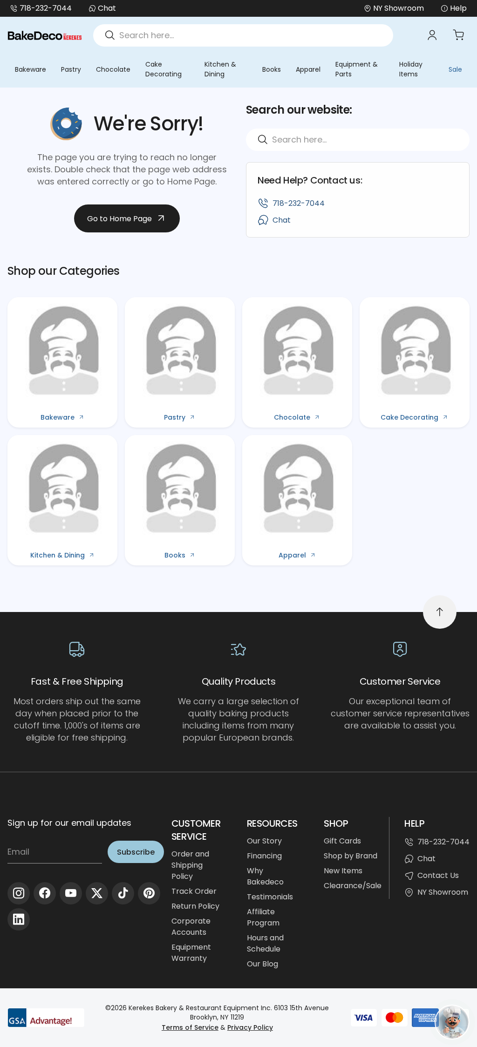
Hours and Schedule (265, 943)
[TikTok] (123, 893)
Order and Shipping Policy (190, 865)
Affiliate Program (263, 917)
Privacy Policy (250, 1027)
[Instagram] (18, 893)
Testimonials (270, 896)
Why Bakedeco (265, 876)
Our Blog (262, 964)
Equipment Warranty (191, 953)
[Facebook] (45, 893)
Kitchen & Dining (220, 69)
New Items (343, 870)
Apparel (308, 69)
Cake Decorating (163, 69)
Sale (455, 69)
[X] (97, 893)
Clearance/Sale (353, 885)
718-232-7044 (46, 8)
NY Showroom (442, 892)
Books (271, 69)
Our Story (264, 841)
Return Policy (195, 906)
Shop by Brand (350, 855)
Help (458, 8)
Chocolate (113, 69)
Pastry (71, 69)
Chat (107, 8)
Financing (264, 855)
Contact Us (438, 875)
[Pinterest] (149, 893)
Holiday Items (410, 69)
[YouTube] (71, 893)
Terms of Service (190, 1027)
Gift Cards (342, 841)
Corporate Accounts (191, 927)
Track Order (194, 891)
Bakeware (30, 69)
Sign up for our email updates (69, 823)
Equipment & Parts (356, 69)
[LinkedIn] (18, 919)
